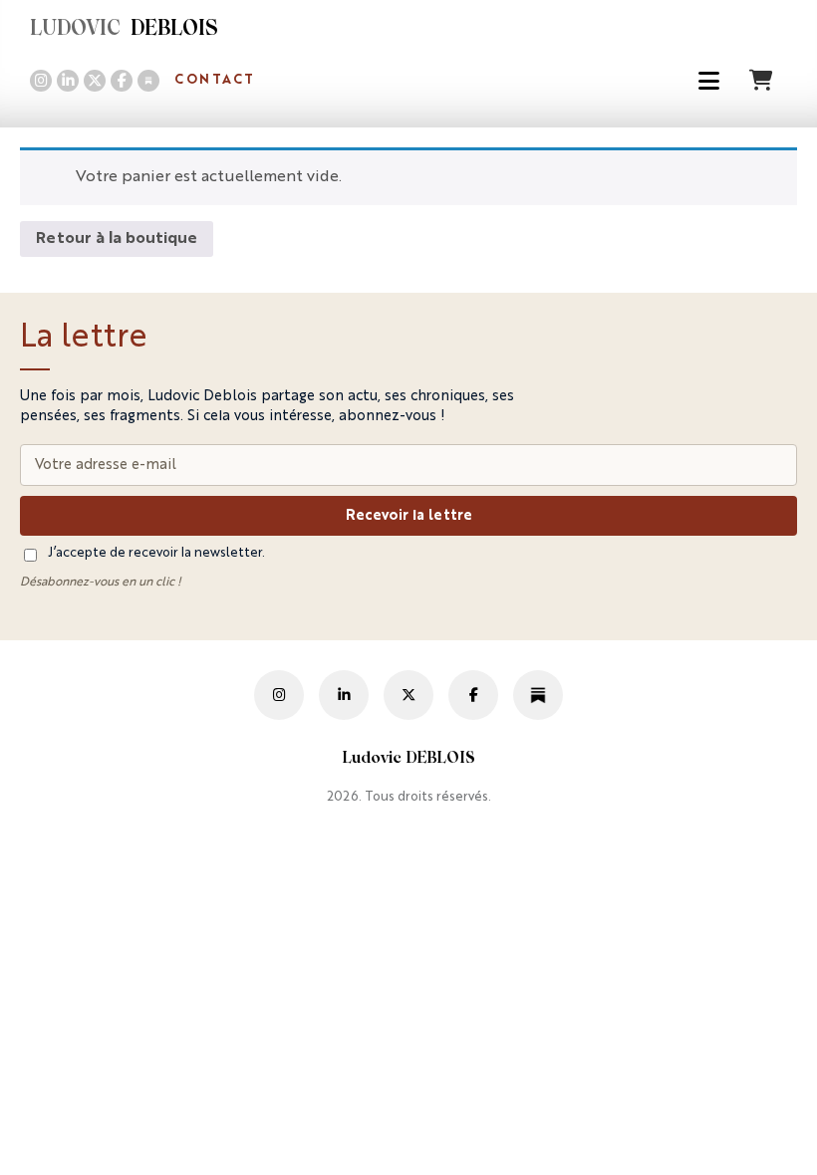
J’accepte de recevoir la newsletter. (156, 553)
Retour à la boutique (116, 239)
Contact (214, 80)
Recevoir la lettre (409, 516)
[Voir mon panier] (763, 80)
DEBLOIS (124, 30)
